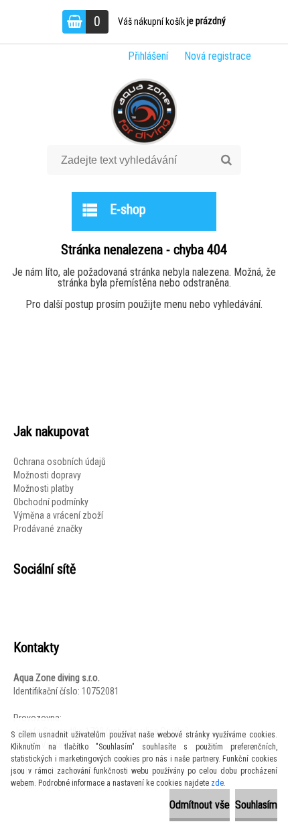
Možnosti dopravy (47, 475)
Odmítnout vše (199, 804)
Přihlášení (148, 56)
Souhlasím (256, 804)
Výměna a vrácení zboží (58, 515)
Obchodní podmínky (50, 502)
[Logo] (144, 111)
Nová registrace (217, 56)
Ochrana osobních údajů (59, 461)
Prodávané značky (47, 528)
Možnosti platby (43, 488)
